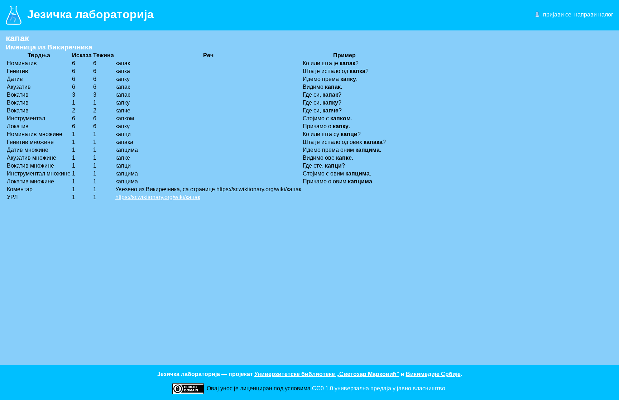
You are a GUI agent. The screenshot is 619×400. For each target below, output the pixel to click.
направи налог (593, 14)
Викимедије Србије (433, 374)
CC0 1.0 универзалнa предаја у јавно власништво (378, 388)
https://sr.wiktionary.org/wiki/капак (157, 197)
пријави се (557, 14)
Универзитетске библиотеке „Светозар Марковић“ (326, 374)
